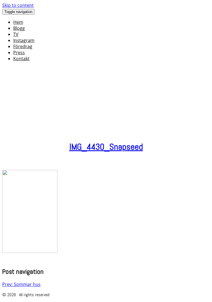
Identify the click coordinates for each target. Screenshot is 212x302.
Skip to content (18, 5)
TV (15, 34)
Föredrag (22, 46)
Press (19, 52)
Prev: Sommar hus (21, 284)
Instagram (24, 40)
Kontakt (21, 59)
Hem (18, 22)
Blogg (19, 28)
